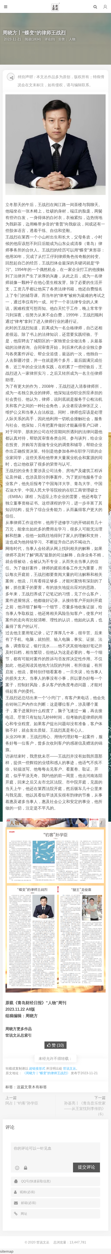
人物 (72, 39)
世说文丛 (69, 1068)
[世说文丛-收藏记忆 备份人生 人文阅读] (55, 9)
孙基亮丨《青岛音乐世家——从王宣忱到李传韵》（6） (85, 1108)
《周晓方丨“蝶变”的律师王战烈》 (46, 1073)
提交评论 (86, 1167)
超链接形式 (37, 1068)
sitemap (6, 1251)
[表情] (17, 1168)
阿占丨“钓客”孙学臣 (21, 1103)
